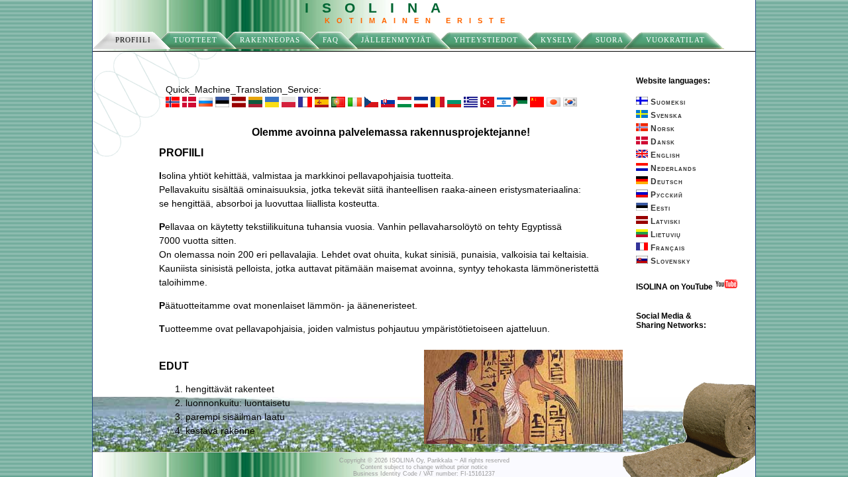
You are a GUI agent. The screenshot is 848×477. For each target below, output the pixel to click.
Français (666, 247)
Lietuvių (664, 234)
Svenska (665, 115)
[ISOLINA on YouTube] (726, 287)
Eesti (659, 208)
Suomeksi (667, 102)
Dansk (661, 141)
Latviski (664, 221)
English (664, 155)
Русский (665, 194)
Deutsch (665, 181)
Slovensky (669, 261)
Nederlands (672, 168)
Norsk (661, 128)
